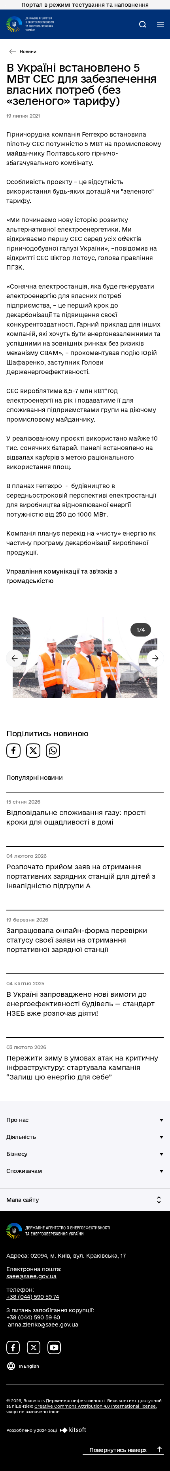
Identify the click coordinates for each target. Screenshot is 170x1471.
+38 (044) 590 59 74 (32, 1297)
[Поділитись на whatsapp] (53, 750)
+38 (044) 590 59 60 (33, 1317)
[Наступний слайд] (155, 658)
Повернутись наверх (118, 1450)
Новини (28, 51)
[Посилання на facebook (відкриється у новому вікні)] (13, 1347)
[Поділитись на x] (33, 750)
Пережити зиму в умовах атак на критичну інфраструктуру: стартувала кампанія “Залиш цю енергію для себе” (82, 1067)
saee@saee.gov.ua (31, 1276)
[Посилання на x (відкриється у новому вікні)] (33, 1347)
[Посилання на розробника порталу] (71, 1430)
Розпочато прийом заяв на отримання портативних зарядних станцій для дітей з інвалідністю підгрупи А (80, 876)
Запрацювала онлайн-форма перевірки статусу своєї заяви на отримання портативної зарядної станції (76, 940)
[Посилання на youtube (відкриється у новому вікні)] (54, 1347)
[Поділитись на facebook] (13, 750)
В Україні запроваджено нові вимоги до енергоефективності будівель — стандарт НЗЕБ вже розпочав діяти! (80, 1003)
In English (29, 1366)
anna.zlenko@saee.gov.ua (43, 1324)
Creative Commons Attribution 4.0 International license (95, 1406)
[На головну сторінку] (30, 24)
